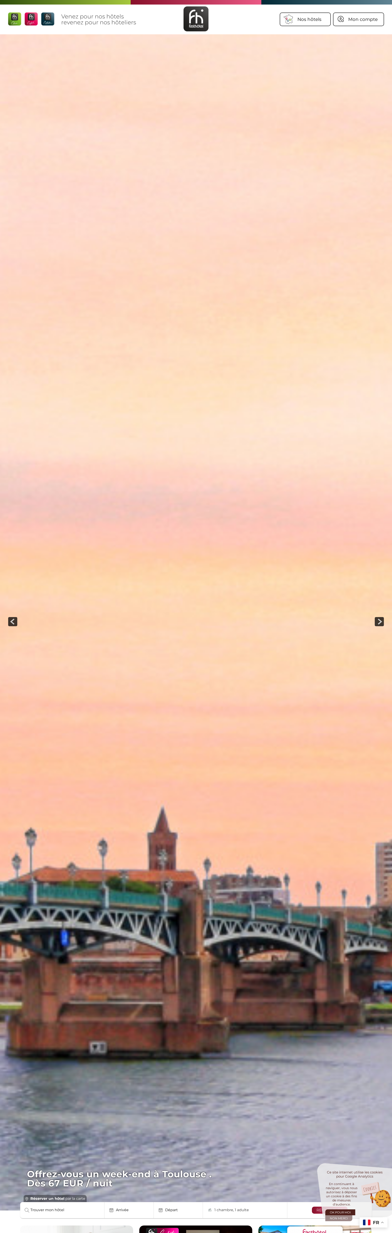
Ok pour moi (340, 1212)
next (379, 621)
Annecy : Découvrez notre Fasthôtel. (116, 1183)
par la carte (57, 1198)
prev (12, 621)
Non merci (339, 1218)
